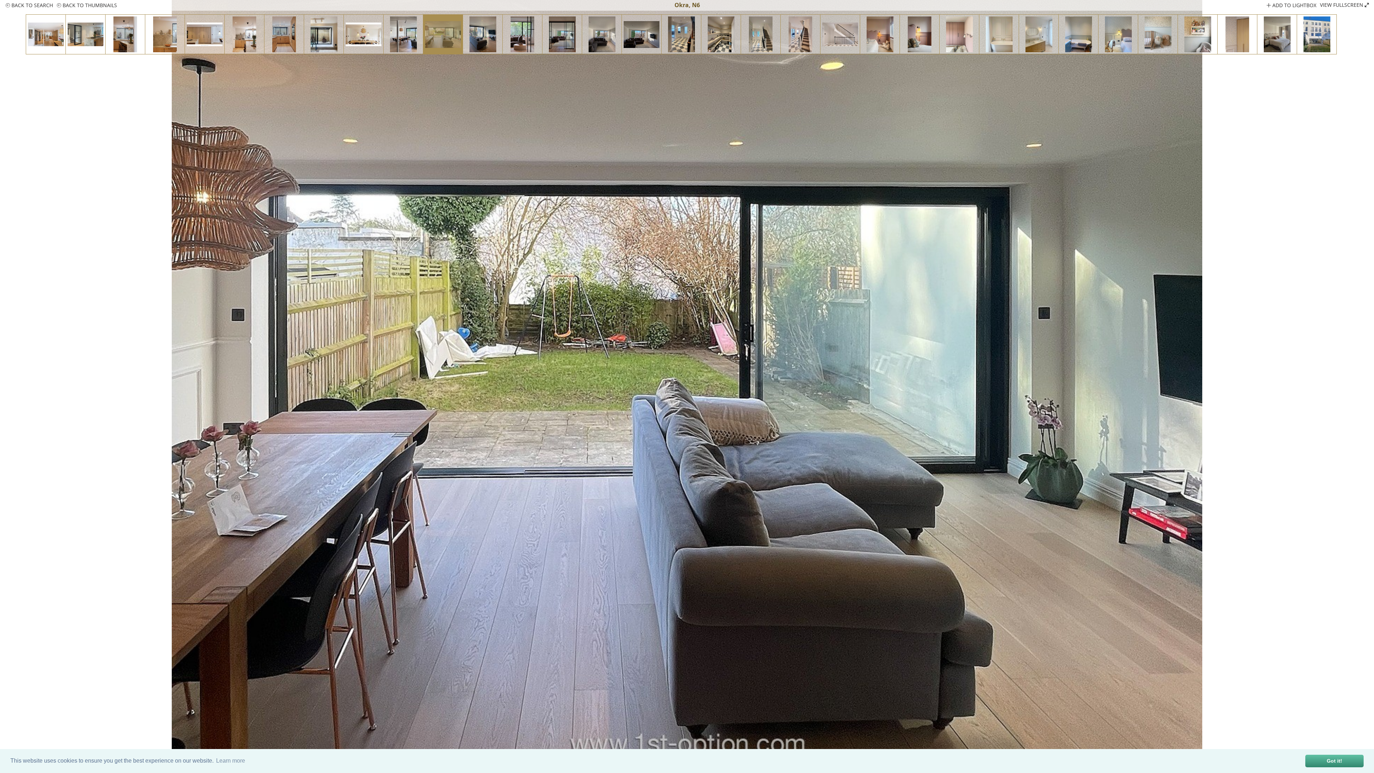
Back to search (31, 5)
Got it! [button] (1334, 761)
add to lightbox (1293, 5)
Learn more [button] (230, 761)
